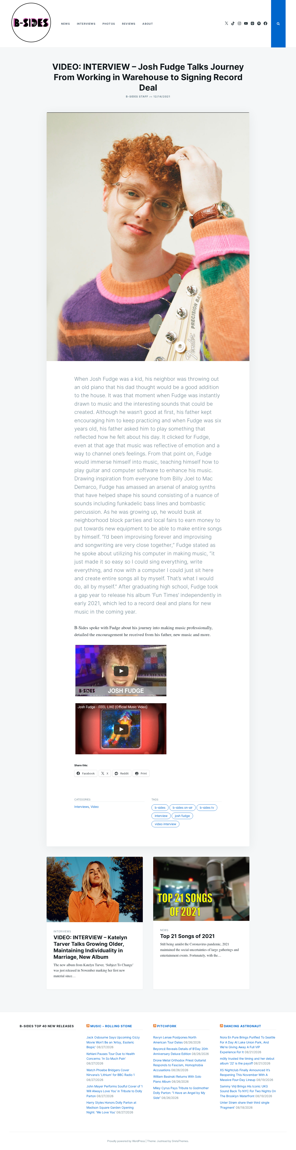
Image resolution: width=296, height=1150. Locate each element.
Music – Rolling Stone (111, 1026)
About (147, 23)
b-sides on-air (182, 807)
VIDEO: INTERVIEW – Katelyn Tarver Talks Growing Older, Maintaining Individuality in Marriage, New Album (90, 947)
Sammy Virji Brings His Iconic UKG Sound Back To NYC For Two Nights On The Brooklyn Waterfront (248, 1091)
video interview (165, 824)
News (65, 23)
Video (95, 806)
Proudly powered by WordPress (126, 1141)
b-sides (160, 807)
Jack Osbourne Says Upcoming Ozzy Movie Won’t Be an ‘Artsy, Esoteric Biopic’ (113, 1042)
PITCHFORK (167, 1026)
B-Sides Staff (137, 96)
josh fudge (182, 816)
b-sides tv (207, 807)
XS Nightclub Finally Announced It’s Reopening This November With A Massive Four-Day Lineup (245, 1075)
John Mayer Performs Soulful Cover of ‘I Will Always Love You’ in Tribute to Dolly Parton (114, 1091)
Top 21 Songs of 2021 (187, 936)
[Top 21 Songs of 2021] (201, 889)
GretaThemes (180, 1141)
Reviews (128, 23)
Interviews (86, 23)
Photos (108, 23)
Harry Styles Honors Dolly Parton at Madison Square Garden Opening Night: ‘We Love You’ (111, 1107)
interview (161, 816)
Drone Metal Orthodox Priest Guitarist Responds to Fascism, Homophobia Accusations (179, 1065)
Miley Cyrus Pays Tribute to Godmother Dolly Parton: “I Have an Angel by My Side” (181, 1093)
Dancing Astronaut (242, 1026)
